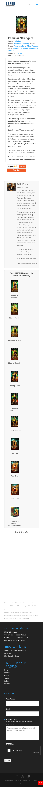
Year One (14, 453)
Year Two (14, 476)
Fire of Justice (14, 318)
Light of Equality (14, 363)
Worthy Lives (15, 386)
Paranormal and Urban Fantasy (26, 46)
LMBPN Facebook (11, 632)
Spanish (7, 678)
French (7, 673)
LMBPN (19, 53)
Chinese (7, 684)
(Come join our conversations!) (16, 637)
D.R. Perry (18, 41)
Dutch (6, 670)
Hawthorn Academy (21, 43)
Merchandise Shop (11, 656)
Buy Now (16, 170)
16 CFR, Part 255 (16, 615)
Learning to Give (14, 340)
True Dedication (15, 431)
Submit (7, 760)
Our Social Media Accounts (14, 640)
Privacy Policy (9, 653)
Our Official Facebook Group (15, 635)
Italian (6, 681)
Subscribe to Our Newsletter (15, 650)
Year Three (15, 498)
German (7, 675)
